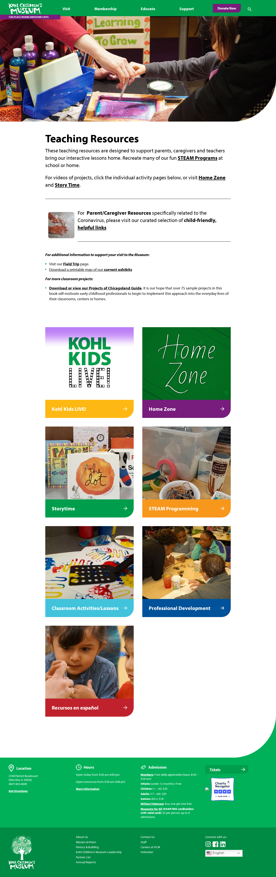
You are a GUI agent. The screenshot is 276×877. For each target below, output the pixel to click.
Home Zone (212, 177)
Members (147, 775)
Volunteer (147, 852)
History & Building (87, 847)
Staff (143, 842)
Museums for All (151, 809)
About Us (82, 837)
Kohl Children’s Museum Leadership (99, 852)
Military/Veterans (152, 804)
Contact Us (148, 837)
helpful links (92, 227)
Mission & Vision (86, 842)
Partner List (83, 857)
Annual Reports (86, 862)
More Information (87, 789)
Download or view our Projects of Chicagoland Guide (95, 288)
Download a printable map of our (90, 269)
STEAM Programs (197, 158)
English (218, 853)
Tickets (215, 769)
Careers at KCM (150, 847)
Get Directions (18, 791)
